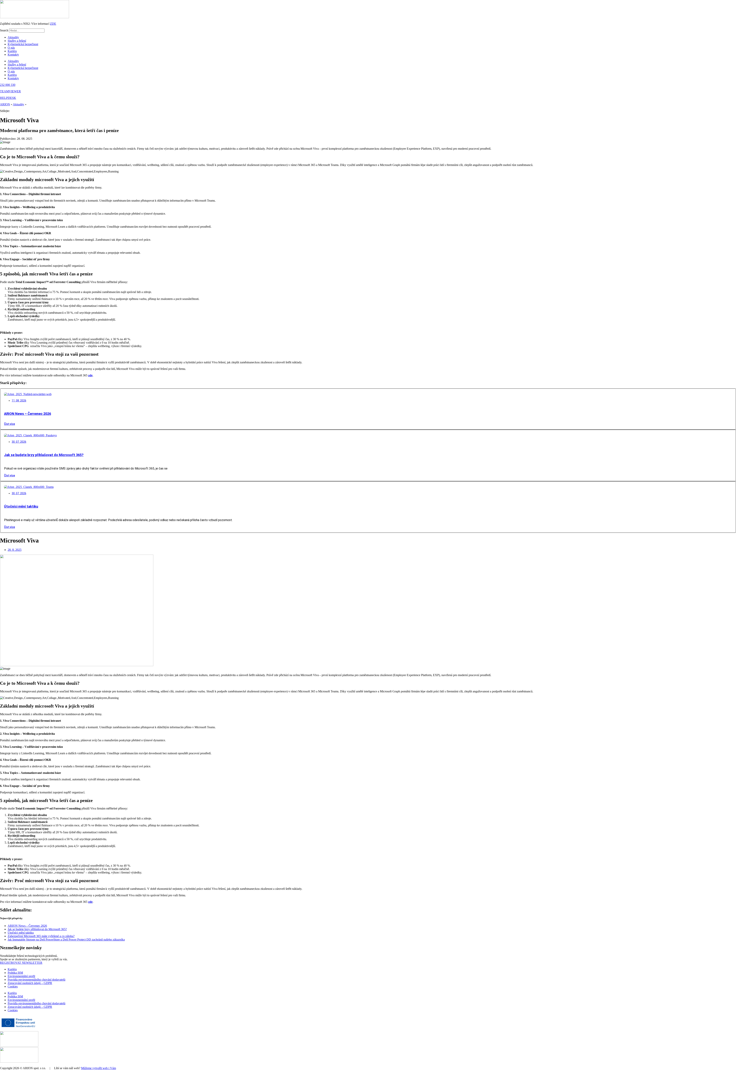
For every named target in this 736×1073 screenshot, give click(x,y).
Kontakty (13, 54)
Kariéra (12, 51)
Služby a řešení (17, 40)
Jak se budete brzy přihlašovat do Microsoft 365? (44, 455)
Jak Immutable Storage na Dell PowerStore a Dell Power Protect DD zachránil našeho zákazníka (66, 939)
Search (4, 30)
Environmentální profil (21, 976)
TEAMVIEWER (10, 91)
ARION (5, 104)
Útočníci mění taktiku (21, 506)
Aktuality (13, 37)
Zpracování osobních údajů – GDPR (30, 983)
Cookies (13, 986)
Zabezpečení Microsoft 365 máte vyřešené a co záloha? (41, 936)
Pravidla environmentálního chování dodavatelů (36, 979)
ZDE (53, 23)
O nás (11, 47)
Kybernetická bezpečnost (23, 44)
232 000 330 (7, 84)
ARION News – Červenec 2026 (27, 414)
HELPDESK (8, 97)
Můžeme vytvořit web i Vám (98, 1068)
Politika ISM (15, 972)
